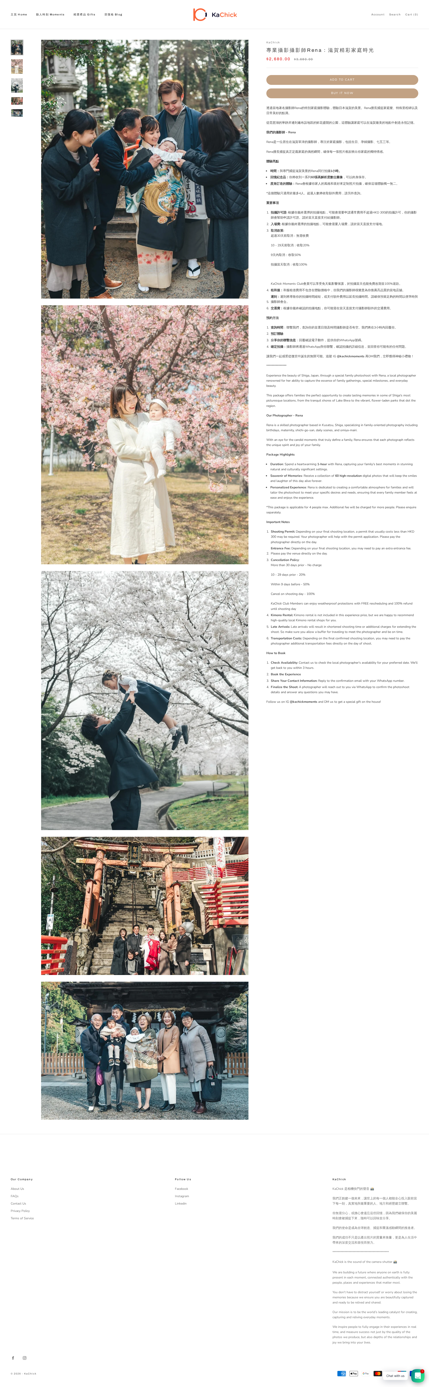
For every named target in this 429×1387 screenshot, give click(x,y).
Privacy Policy (20, 1211)
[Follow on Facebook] (13, 1358)
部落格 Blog (113, 14)
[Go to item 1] (17, 47)
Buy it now (342, 93)
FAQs (15, 1196)
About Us (17, 1189)
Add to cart (342, 80)
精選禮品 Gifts (85, 14)
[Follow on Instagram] (24, 1358)
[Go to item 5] (17, 113)
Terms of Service (22, 1218)
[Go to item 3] (17, 85)
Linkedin (181, 1203)
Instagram (182, 1196)
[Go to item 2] (17, 66)
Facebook (181, 1189)
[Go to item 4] (17, 101)
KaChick (273, 42)
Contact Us (18, 1203)
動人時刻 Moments (50, 14)
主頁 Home (19, 14)
